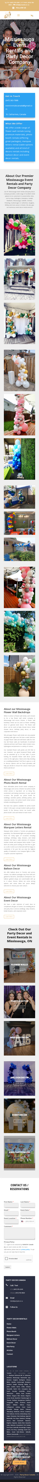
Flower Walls (11, 1328)
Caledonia (22, 1418)
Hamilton (9, 1384)
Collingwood (10, 1407)
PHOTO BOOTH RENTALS (19, 1450)
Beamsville (9, 1418)
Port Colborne (10, 1414)
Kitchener (9, 1377)
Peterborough (25, 1398)
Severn (8, 1430)
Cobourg (28, 1409)
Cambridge (20, 1430)
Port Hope (16, 1418)
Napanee (14, 1423)
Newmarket (24, 1377)
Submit (7, 1267)
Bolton (8, 1405)
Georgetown (21, 1400)
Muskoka (13, 1425)
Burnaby (14, 1391)
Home (9, 1324)
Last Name (25, 1202)
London (13, 1387)
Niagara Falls (16, 1396)
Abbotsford (10, 1393)
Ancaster (9, 1380)
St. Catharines (27, 1375)
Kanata (23, 1396)
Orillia (23, 1387)
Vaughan (15, 1380)
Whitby (26, 1384)
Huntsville (16, 1427)
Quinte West (21, 1423)
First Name (9, 1202)
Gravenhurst (19, 1425)
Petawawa (13, 1416)
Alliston (22, 1405)
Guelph (15, 1384)
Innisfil (28, 1402)
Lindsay (18, 1407)
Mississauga (16, 1377)
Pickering (20, 1384)
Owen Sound (26, 1407)
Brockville (9, 1409)
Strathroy (27, 1411)
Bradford (28, 1400)
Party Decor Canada (27, 1475)
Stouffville (22, 1391)
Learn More (9, 773)
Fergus (28, 1405)
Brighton (9, 1423)
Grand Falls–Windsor (18, 1432)
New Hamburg (21, 1416)
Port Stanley (27, 1425)
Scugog (28, 1427)
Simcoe (22, 1411)
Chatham (14, 1400)
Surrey (28, 1391)
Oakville (13, 1382)
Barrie (18, 1387)
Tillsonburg (10, 1411)
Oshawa (28, 1387)
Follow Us (14, 1307)
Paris (29, 1414)
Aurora (9, 1420)
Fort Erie (17, 1414)
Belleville (28, 1432)
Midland (15, 1405)
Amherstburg (23, 1414)
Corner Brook (10, 1398)
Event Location (10, 1218)
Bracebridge (22, 1427)
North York (17, 1389)
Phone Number (27, 1218)
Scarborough (20, 1382)
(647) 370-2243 (15, 2)
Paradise (28, 1393)
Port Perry (14, 1430)
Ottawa (28, 1380)
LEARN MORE (19, 971)
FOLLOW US (21, 8)
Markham (11, 1375)
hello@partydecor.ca (16, 1301)
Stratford (22, 1402)
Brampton (27, 1382)
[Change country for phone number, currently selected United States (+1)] (23, 1221)
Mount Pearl (20, 1393)
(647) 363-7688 (11, 100)
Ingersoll (28, 1416)
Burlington (22, 1380)
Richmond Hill (18, 1375)
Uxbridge (28, 1418)
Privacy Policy (9, 1242)
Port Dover (10, 1427)
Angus (8, 1416)
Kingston (28, 1396)
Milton (8, 1382)
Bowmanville (15, 1434)
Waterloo (27, 1420)
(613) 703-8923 (20, 1293)
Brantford (17, 1398)
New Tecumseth (18, 1420)
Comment (8, 1226)
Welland (9, 1434)
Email (6, 1210)
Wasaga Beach (19, 1409)
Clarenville (9, 1389)
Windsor (9, 1396)
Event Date (25, 1210)
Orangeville (10, 1402)
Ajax (29, 1377)
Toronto (9, 1373)
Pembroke (16, 1411)
